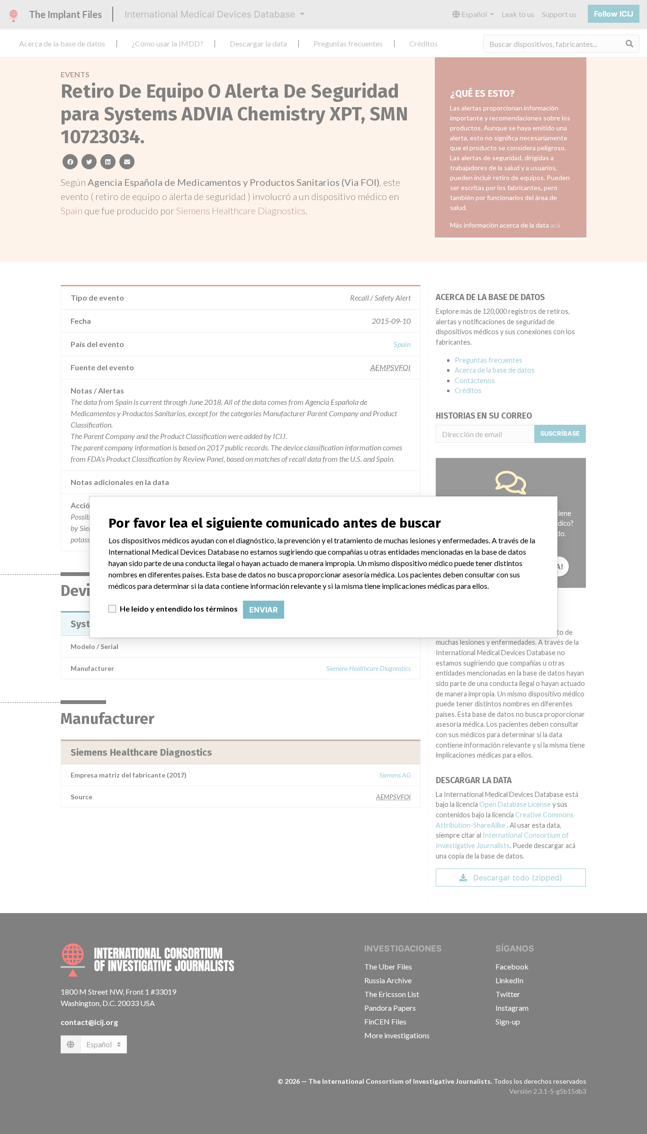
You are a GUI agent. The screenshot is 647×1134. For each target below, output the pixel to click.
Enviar (263, 609)
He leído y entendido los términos (179, 608)
